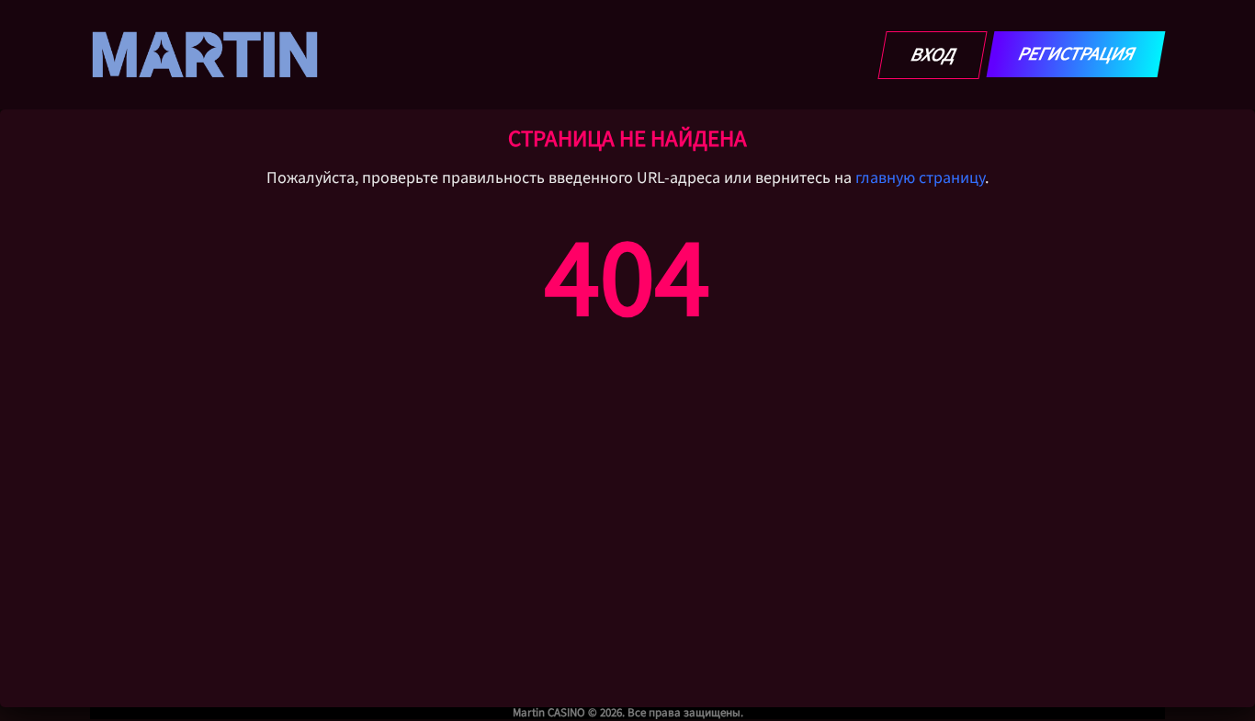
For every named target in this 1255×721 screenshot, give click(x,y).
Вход (933, 55)
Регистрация (1076, 54)
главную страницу (920, 177)
